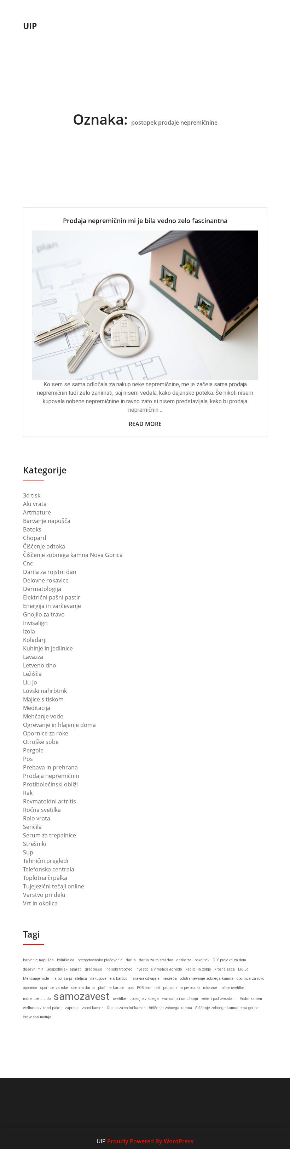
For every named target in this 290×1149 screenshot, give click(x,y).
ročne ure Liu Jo (37, 998)
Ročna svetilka (42, 810)
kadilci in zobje (198, 969)
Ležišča (32, 674)
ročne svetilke (232, 987)
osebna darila (83, 987)
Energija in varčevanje (52, 606)
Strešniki (34, 844)
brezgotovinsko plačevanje (100, 960)
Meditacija (36, 708)
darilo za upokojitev (192, 960)
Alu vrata (35, 504)
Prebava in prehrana (50, 767)
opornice (30, 987)
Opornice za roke (45, 733)
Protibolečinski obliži (50, 784)
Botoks (32, 529)
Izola (29, 631)
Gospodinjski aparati (64, 969)
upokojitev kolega (144, 998)
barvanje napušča (38, 960)
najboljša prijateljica (69, 978)
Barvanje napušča (46, 521)
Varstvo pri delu (44, 895)
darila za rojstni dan (156, 960)
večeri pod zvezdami (219, 998)
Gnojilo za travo (44, 614)
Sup (28, 852)
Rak (28, 793)
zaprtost (72, 1008)
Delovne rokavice (46, 580)
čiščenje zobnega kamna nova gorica (227, 1008)
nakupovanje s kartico (108, 978)
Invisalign (35, 623)
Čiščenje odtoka (44, 546)
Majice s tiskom (43, 699)
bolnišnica (65, 960)
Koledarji (35, 640)
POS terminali (148, 987)
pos (131, 987)
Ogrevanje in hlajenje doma (59, 725)
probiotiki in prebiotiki (181, 987)
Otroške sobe (41, 742)
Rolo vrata (36, 818)
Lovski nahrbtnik (45, 691)
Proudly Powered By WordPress (150, 1141)
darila (131, 960)
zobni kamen (93, 1008)
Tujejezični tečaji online (53, 886)
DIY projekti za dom (229, 960)
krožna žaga (224, 969)
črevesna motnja (37, 1017)
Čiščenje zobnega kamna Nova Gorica (73, 555)
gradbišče (93, 969)
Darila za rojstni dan (49, 572)
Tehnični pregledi (45, 861)
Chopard (34, 538)
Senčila (32, 827)
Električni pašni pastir (51, 597)
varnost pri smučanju (180, 998)
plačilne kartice (111, 987)
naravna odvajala (145, 978)
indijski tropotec (118, 969)
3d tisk (31, 495)
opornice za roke (54, 987)
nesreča (170, 978)
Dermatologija (42, 589)
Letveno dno (39, 665)
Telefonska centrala (48, 869)
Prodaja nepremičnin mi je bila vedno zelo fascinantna (145, 220)
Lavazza (33, 657)
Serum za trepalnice (49, 835)
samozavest (82, 996)
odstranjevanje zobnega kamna (206, 978)
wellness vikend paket (42, 1008)
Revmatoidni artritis (49, 801)
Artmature (37, 512)
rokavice (210, 987)
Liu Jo (30, 682)
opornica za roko (250, 978)
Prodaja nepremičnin (51, 776)
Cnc (28, 563)
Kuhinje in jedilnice (48, 648)
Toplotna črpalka (45, 878)
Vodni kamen (251, 998)
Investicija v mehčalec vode (158, 969)
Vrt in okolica (40, 903)
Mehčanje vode (43, 716)
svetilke (119, 998)
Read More (145, 424)
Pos (28, 759)
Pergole (33, 750)
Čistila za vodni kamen (126, 1008)
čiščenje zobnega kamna (170, 1008)
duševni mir (33, 969)
